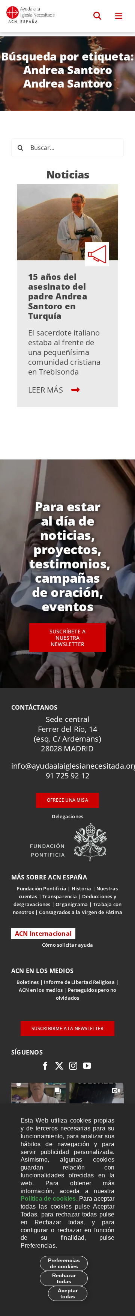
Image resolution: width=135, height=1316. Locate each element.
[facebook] (45, 1066)
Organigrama (72, 904)
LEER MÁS (46, 390)
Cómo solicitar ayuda (67, 944)
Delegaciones (67, 816)
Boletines (27, 982)
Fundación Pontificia (41, 888)
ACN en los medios (41, 990)
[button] (97, 16)
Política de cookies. (49, 1198)
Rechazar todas (64, 1278)
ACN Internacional (43, 933)
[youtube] (87, 1066)
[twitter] (59, 1066)
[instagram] (73, 1066)
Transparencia (59, 896)
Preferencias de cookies (64, 1263)
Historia (82, 888)
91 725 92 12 (67, 776)
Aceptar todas (68, 1293)
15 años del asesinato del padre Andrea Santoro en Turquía (57, 296)
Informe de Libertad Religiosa (79, 982)
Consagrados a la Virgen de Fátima (80, 912)
